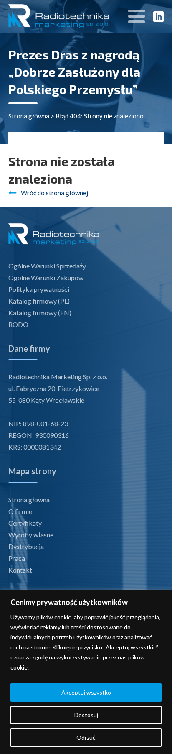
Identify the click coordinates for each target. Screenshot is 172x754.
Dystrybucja (26, 546)
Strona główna (28, 116)
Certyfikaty (25, 523)
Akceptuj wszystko (86, 692)
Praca (16, 558)
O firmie (20, 511)
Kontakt (20, 570)
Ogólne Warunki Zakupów (45, 277)
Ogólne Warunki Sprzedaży (47, 266)
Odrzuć (86, 737)
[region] (86, 672)
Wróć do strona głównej (54, 193)
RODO (18, 324)
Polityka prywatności (38, 289)
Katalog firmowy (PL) (39, 301)
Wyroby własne (30, 535)
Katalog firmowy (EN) (39, 313)
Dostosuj (86, 714)
